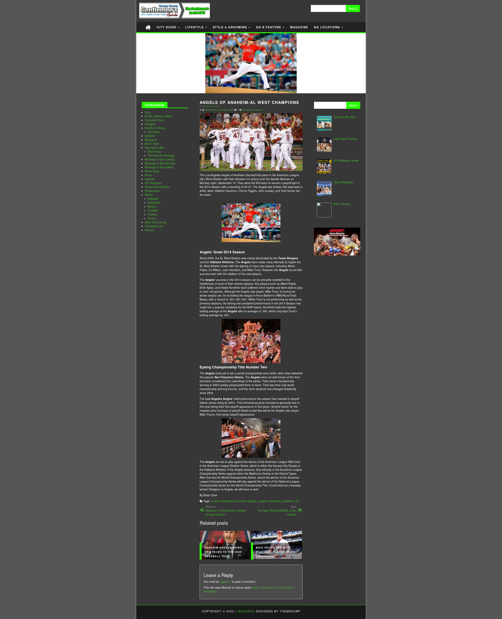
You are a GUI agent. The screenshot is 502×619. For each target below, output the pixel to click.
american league (246, 501)
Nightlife (150, 179)
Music (148, 175)
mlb (296, 501)
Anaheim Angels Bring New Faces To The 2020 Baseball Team (223, 552)
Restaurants (152, 191)
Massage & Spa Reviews (160, 163)
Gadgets (150, 124)
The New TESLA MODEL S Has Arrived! (277, 510)
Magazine (299, 27)
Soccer (152, 218)
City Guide (167, 27)
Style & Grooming (230, 27)
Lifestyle (195, 27)
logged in (225, 581)
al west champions (222, 501)
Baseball (153, 199)
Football (153, 210)
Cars (148, 112)
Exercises (154, 132)
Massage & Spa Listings (160, 159)
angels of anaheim (269, 501)
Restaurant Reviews (157, 187)
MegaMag (246, 611)
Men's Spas (152, 171)
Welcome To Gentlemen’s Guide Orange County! (226, 510)
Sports (149, 195)
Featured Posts (154, 120)
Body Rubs (154, 151)
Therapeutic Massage (161, 155)
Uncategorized (154, 226)
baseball (287, 501)
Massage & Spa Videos (159, 167)
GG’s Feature (269, 27)
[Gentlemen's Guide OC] (148, 27)
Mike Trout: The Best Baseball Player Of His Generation (276, 552)
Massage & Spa (154, 147)
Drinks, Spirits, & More (158, 116)
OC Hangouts (153, 183)
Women (149, 230)
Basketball (154, 202)
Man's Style (152, 144)
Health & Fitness (155, 128)
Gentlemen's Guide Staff (219, 109)
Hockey (152, 214)
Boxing (152, 206)
